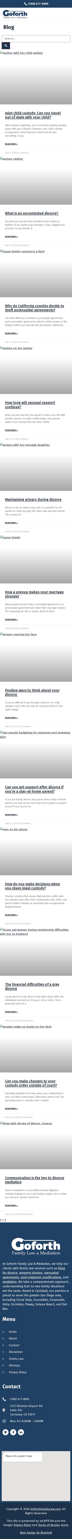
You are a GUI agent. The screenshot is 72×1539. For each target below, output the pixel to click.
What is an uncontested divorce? (32, 213)
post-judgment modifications (41, 1277)
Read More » (11, 144)
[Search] (6, 45)
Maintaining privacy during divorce (33, 499)
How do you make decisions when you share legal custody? (32, 886)
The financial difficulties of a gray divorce (32, 986)
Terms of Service (49, 1525)
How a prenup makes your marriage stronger (34, 594)
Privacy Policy (22, 1525)
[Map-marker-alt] (6, 1432)
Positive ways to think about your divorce (32, 692)
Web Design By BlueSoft (36, 1532)
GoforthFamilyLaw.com (45, 1509)
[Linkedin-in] (21, 1432)
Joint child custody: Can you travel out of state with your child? (33, 115)
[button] (66, 14)
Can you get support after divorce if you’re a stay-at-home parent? (34, 789)
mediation (10, 1282)
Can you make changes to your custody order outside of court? (31, 1083)
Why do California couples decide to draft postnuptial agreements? (34, 308)
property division (31, 1273)
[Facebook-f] (13, 1432)
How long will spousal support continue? (30, 404)
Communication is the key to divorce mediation (34, 1180)
